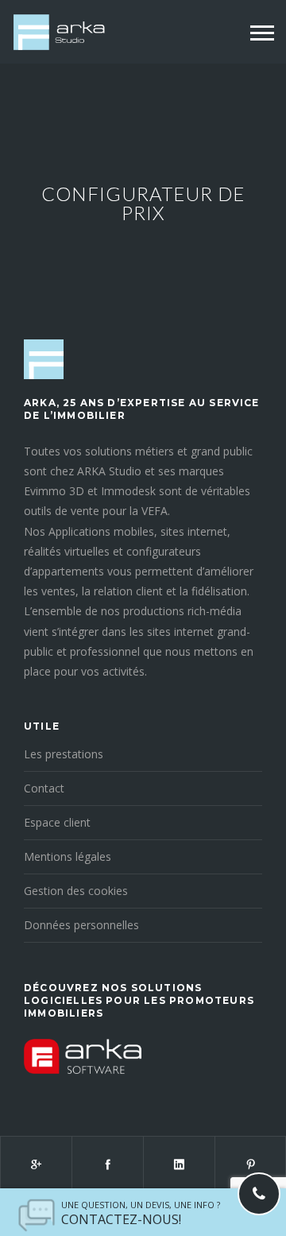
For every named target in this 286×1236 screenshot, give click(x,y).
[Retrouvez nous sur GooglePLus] (36, 1163)
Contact (44, 788)
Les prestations (63, 753)
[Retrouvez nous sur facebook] (107, 1163)
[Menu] (262, 33)
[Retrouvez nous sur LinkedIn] (178, 1163)
